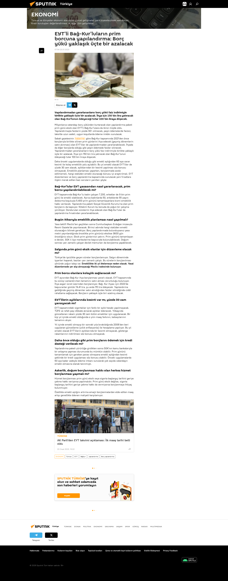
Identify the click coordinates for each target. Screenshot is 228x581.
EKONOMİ (59, 457)
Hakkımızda (34, 550)
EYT (76, 457)
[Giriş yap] (190, 4)
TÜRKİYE (62, 436)
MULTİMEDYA (156, 526)
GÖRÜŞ (135, 526)
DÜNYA (77, 526)
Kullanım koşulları (65, 550)
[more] (129, 449)
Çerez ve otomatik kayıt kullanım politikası (123, 550)
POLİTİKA (87, 526)
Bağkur (83, 457)
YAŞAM (119, 526)
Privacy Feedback (170, 550)
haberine (80, 138)
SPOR (127, 526)
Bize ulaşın (80, 550)
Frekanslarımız (48, 550)
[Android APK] (189, 560)
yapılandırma (93, 457)
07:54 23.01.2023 (62, 49)
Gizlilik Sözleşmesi (152, 550)
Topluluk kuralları (95, 550)
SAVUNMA (109, 526)
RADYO (144, 526)
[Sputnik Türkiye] (44, 7)
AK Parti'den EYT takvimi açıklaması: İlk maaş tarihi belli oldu (93, 441)
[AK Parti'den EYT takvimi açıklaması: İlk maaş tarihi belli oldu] (94, 416)
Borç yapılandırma (107, 457)
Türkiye (68, 457)
